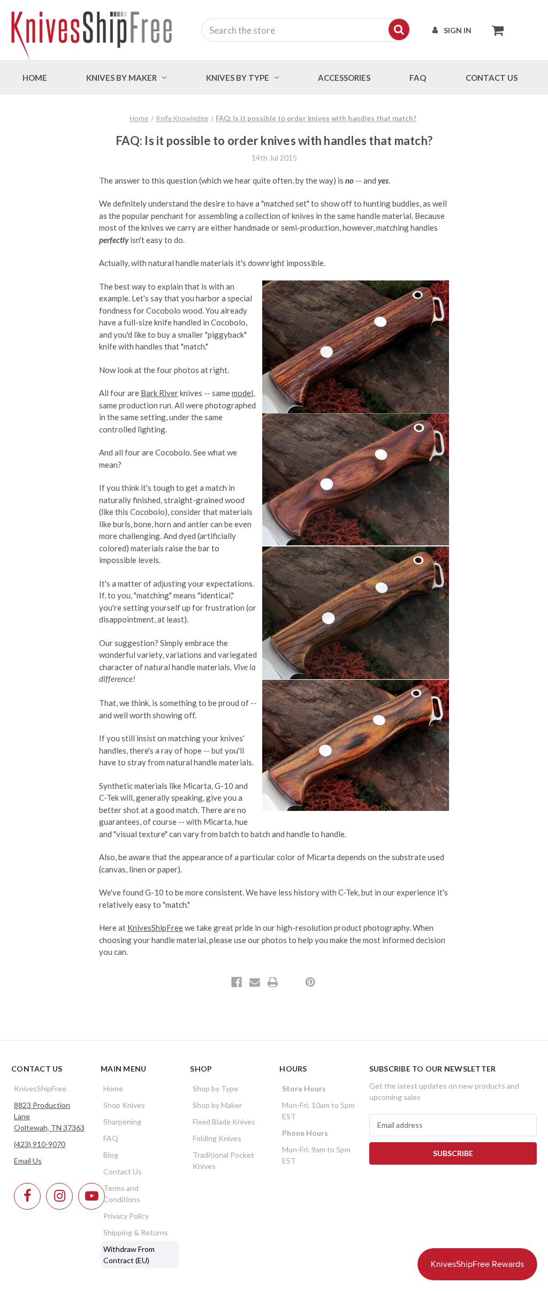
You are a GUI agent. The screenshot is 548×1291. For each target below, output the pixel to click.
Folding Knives (217, 1138)
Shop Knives (124, 1105)
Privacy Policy (126, 1215)
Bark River (159, 393)
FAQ (417, 77)
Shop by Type (215, 1088)
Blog (110, 1154)
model (242, 393)
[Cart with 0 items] (495, 30)
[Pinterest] (310, 982)
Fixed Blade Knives (224, 1121)
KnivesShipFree (155, 927)
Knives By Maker (121, 77)
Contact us (491, 77)
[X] (290, 982)
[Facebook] (236, 982)
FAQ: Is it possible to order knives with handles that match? (274, 140)
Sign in (457, 30)
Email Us (28, 1160)
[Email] (254, 982)
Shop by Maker (217, 1105)
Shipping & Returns (135, 1232)
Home (34, 77)
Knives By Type (237, 77)
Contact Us (122, 1171)
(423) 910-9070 (39, 1144)
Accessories (344, 77)
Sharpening (122, 1121)
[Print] (273, 982)
